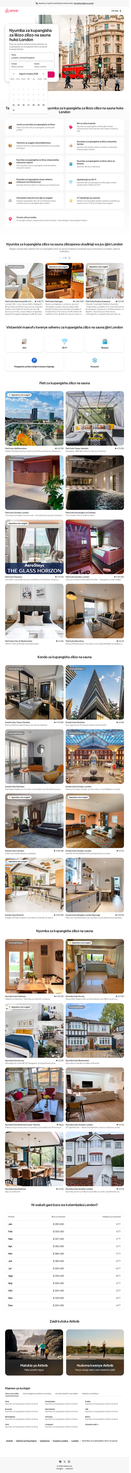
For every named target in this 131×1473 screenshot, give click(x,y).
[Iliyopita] (60, 258)
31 (13, 110)
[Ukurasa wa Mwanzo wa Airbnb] (11, 11)
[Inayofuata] (69, 258)
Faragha (59, 1469)
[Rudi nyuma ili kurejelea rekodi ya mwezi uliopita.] (14, 74)
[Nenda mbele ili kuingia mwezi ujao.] (43, 74)
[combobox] (32, 57)
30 (43, 105)
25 (19, 105)
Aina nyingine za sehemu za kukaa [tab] (37, 1393)
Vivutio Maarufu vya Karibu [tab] (66, 1393)
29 (38, 105)
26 (24, 105)
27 (29, 105)
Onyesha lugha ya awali (83, 3)
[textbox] (20, 66)
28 (33, 105)
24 (14, 105)
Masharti (69, 1469)
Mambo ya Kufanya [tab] (90, 1393)
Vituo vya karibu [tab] (12, 1393)
